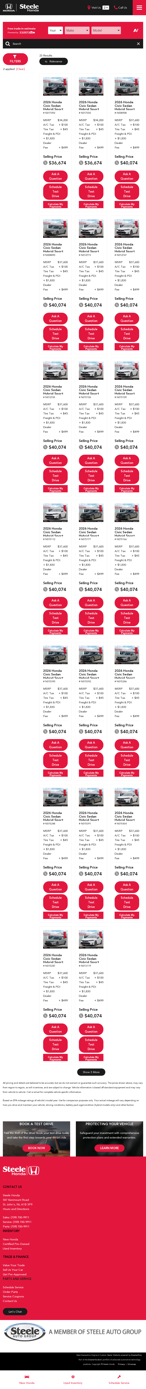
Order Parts (10, 1292)
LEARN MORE (109, 1148)
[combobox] (55, 30)
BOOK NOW (36, 1148)
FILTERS (15, 61)
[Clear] (20, 69)
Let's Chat (15, 1311)
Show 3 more (91, 1072)
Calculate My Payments (55, 205)
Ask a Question (55, 176)
